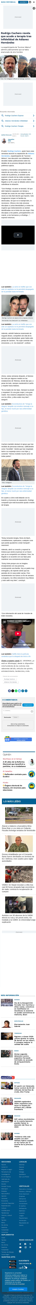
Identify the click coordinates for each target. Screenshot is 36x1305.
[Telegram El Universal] (20, 1244)
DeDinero (22, 1211)
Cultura (3, 1208)
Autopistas (4, 1230)
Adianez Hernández (10, 682)
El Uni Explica (6, 1176)
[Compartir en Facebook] (9, 690)
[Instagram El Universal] (25, 1247)
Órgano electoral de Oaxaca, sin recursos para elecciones (14, 787)
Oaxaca (21, 1167)
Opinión (7, 754)
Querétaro (22, 1174)
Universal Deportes (7, 1203)
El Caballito (7, 771)
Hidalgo (21, 1172)
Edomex (21, 1164)
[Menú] (34, 2)
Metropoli (4, 1189)
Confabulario (5, 1210)
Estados (4, 1191)
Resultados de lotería (24, 1224)
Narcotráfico (5, 1193)
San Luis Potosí (24, 1176)
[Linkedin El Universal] (20, 1251)
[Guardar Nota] (26, 690)
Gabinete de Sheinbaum (5, 1180)
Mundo (3, 1184)
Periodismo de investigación (6, 1173)
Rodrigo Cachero (9, 679)
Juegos (21, 1215)
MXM (3, 1217)
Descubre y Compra (25, 1189)
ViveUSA (22, 1213)
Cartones (4, 1198)
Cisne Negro (5, 1254)
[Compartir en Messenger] (19, 690)
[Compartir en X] (12, 690)
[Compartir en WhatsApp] (16, 690)
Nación (3, 1164)
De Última (4, 1245)
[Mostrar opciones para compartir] (34, 8)
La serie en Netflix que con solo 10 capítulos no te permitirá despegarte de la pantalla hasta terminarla (17, 289)
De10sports (22, 1208)
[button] (23, 2)
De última (4, 1225)
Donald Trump (6, 1186)
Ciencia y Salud (6, 1215)
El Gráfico (22, 1206)
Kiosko (5, 782)
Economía (4, 1201)
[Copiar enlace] (22, 690)
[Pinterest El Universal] (30, 1247)
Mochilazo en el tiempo (12, 759)
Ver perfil (11, 142)
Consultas (4, 1232)
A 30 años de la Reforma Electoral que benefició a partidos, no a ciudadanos (14, 764)
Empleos (22, 1196)
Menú (3, 1222)
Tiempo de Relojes (7, 1252)
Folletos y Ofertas (25, 1191)
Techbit (3, 1220)
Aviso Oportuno (24, 1194)
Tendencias (5, 1213)
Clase (3, 1237)
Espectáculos (6, 135)
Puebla (21, 1169)
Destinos (4, 1227)
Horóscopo (22, 1220)
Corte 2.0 (4, 1167)
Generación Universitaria (23, 1202)
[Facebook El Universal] (25, 1244)
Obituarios (22, 1198)
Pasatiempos (23, 1218)
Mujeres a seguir (6, 1169)
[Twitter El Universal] (30, 1244)
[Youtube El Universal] (20, 1247)
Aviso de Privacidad (18, 1284)
